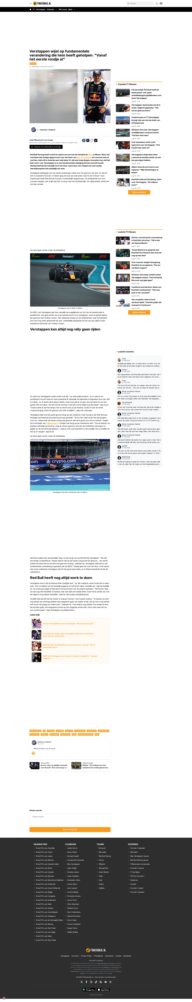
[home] (30, 9)
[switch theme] (157, 3)
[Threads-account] (110, 982)
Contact (118, 956)
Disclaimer (127, 956)
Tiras (124, 359)
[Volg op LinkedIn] (33, 753)
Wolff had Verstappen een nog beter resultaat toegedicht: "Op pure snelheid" (70, 657)
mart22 (124, 446)
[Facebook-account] (86, 982)
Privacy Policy (86, 956)
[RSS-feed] (101, 982)
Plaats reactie (70, 830)
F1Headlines (98, 956)
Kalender (50, 9)
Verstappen (40, 9)
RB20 (74, 734)
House (124, 369)
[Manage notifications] (4, 998)
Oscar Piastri (34, 734)
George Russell (80, 731)
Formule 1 (33, 63)
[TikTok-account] (96, 982)
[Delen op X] (87, 140)
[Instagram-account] (91, 982)
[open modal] (161, 3)
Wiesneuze (126, 457)
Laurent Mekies (103, 731)
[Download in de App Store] (103, 990)
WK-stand (63, 9)
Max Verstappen (84, 157)
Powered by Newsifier (96, 994)
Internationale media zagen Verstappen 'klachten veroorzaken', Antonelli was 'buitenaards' (68, 635)
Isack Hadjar (54, 734)
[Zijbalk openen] (31, 3)
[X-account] (81, 982)
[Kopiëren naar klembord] (95, 140)
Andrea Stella (65, 734)
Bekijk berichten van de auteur (44, 748)
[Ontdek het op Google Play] (88, 990)
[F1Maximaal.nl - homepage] (42, 3)
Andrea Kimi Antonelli (85, 734)
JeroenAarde (127, 402)
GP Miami (44, 734)
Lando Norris (92, 731)
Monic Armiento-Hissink (131, 391)
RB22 (90, 155)
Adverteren (109, 956)
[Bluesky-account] (105, 982)
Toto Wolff (60, 731)
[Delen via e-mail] (91, 140)
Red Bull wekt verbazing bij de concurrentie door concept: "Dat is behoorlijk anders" (69, 646)
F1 (33, 9)
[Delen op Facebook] (83, 140)
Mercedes (69, 731)
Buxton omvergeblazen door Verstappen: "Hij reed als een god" (68, 624)
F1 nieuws (51, 731)
